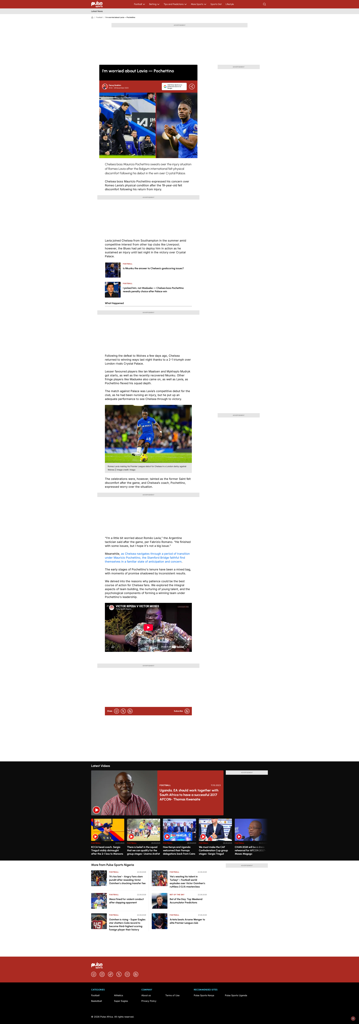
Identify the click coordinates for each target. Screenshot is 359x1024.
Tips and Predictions (174, 4)
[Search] (265, 4)
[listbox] (179, 838)
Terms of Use (172, 995)
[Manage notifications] (353, 1018)
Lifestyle (230, 4)
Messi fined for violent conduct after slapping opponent (126, 901)
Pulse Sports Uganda (236, 995)
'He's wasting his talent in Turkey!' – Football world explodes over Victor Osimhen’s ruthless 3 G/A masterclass (187, 881)
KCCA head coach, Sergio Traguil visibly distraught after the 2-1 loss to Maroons (107, 850)
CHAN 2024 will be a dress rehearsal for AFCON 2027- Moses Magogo (250, 850)
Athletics (118, 995)
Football (138, 4)
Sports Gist (216, 4)
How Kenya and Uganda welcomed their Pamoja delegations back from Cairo (179, 850)
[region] (179, 838)
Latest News (97, 11)
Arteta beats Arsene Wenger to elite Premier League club (187, 921)
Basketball (96, 1001)
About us (146, 995)
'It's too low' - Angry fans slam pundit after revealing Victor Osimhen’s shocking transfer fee (127, 880)
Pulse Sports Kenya (204, 995)
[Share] (192, 86)
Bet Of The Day (177, 895)
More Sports (197, 4)
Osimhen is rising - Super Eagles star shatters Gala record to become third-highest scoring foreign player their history (127, 924)
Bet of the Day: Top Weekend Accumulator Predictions (186, 901)
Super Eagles (121, 1001)
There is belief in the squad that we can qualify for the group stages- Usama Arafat (143, 850)
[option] (107, 838)
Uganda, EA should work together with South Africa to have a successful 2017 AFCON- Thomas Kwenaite (189, 794)
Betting (152, 4)
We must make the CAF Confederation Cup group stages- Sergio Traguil (213, 850)
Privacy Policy (148, 1001)
